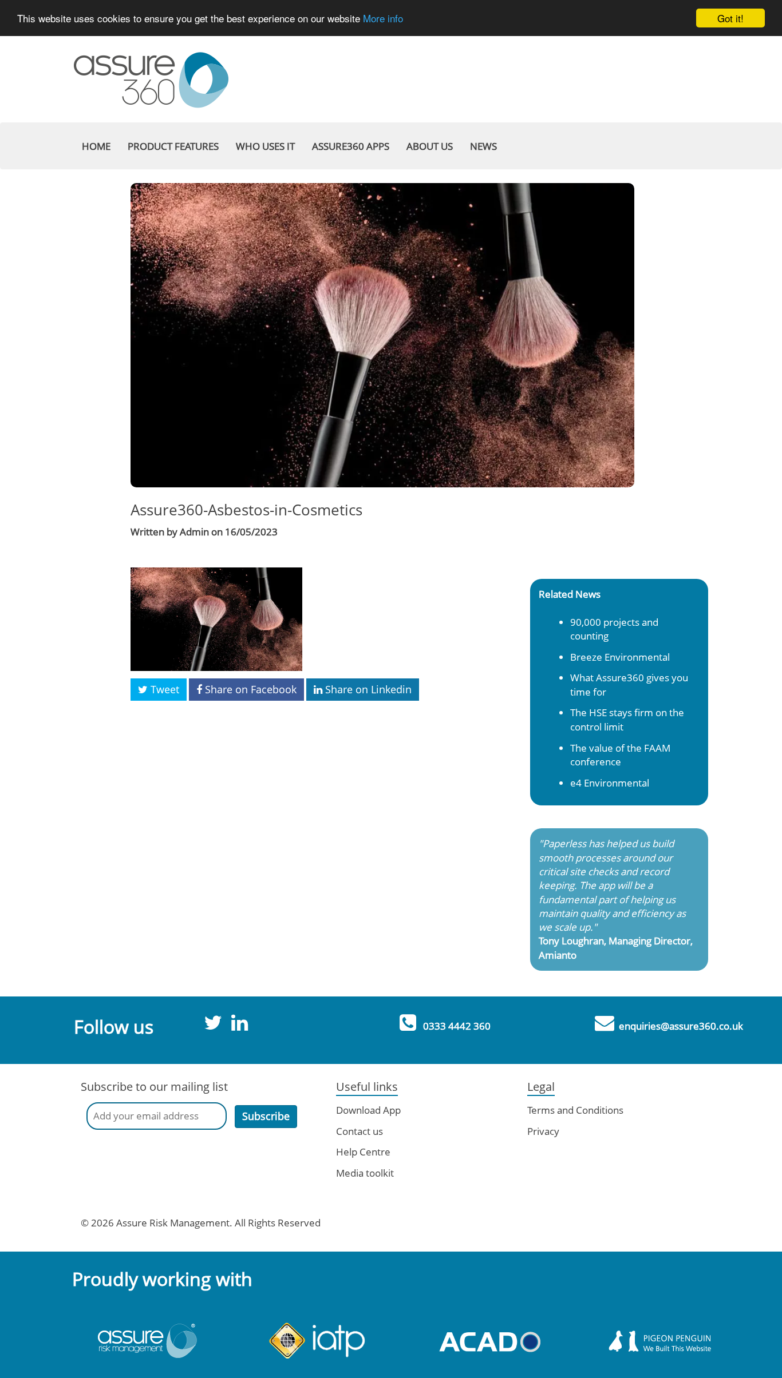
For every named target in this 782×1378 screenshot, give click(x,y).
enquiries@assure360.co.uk (681, 1025)
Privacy (543, 1131)
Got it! (730, 18)
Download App (368, 1110)
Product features (173, 146)
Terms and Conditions (575, 1110)
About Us (429, 146)
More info (383, 18)
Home (96, 146)
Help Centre (363, 1151)
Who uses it (265, 146)
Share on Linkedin (367, 689)
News (483, 146)
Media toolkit (365, 1173)
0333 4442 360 (457, 1025)
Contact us (359, 1131)
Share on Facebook (249, 689)
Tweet (163, 689)
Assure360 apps (350, 146)
